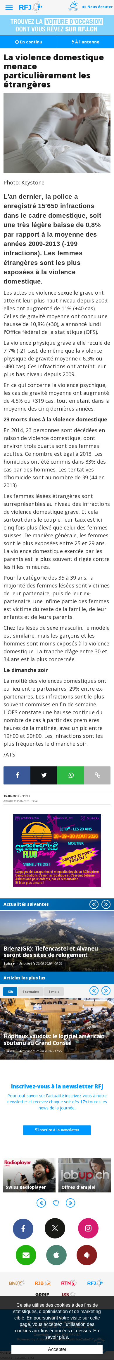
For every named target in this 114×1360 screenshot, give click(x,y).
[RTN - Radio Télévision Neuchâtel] (69, 1283)
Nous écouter (100, 6)
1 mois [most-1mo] (54, 991)
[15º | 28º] (73, 0)
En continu (30, 42)
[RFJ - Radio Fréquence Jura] (95, 1283)
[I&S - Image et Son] (69, 1294)
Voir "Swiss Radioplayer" (29, 1175)
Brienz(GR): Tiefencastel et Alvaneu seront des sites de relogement (51, 951)
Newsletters (26, 1255)
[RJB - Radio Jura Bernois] (43, 1283)
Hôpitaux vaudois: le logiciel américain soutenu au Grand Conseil (54, 1039)
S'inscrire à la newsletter (57, 1130)
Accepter (57, 1349)
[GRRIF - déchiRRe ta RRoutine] (43, 1294)
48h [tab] (10, 991)
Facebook (23, 1229)
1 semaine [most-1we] (30, 991)
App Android (87, 1255)
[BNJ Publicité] (17, 1283)
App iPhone (56, 1255)
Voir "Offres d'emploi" (84, 1175)
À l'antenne (86, 42)
